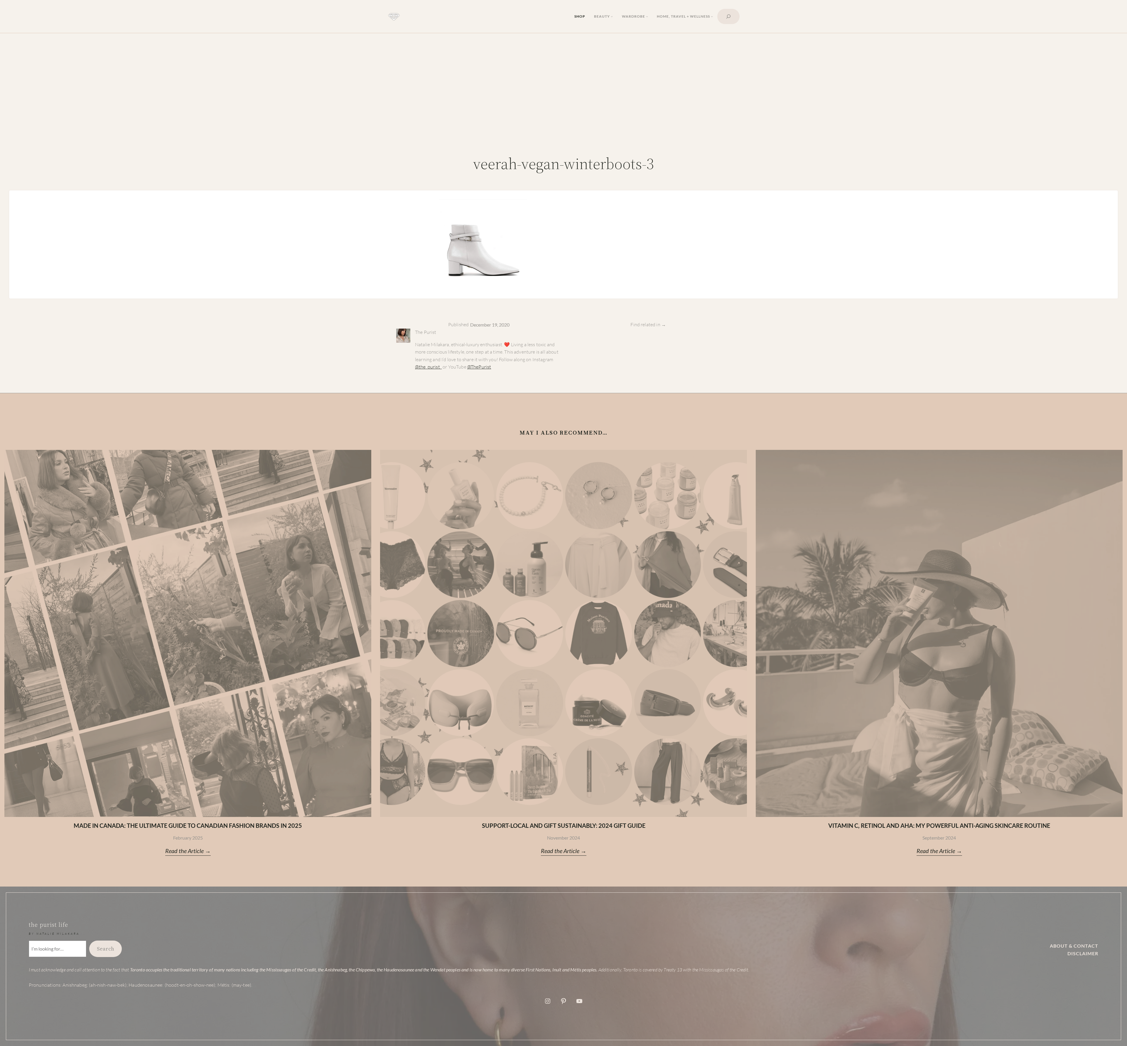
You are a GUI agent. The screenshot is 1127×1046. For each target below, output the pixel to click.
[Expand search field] (728, 16)
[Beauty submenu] (612, 16)
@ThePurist (479, 367)
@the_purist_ (428, 367)
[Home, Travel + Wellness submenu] (712, 16)
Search (105, 948)
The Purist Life (48, 925)
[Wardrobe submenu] (647, 16)
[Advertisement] (563, 101)
